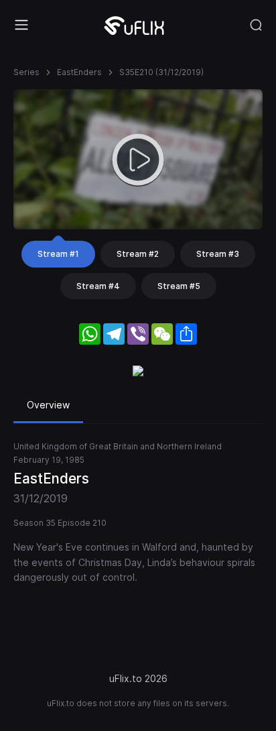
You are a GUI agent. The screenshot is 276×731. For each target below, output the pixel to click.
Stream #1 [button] (58, 254)
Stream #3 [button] (217, 254)
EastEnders (79, 72)
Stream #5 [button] (178, 286)
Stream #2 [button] (138, 254)
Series (26, 72)
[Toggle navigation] (21, 24)
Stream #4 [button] (98, 286)
